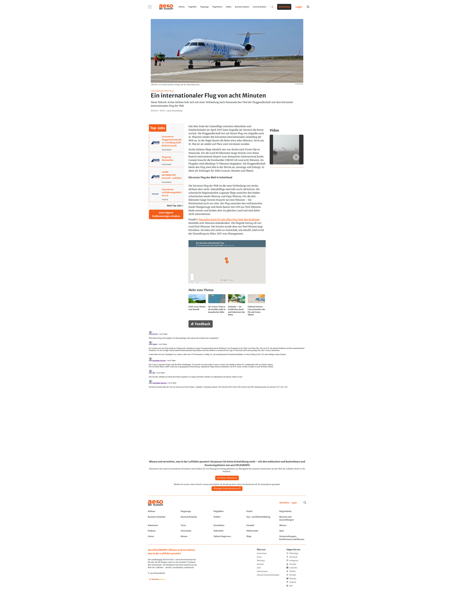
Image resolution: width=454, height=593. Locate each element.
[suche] (308, 7)
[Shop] (259, 538)
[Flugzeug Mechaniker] (166, 160)
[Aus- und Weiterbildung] (259, 518)
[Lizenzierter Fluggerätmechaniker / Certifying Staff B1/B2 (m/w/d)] (166, 143)
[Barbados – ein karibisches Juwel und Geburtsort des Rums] (237, 306)
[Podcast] (161, 530)
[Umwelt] (259, 525)
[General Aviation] (194, 518)
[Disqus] (227, 359)
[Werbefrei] (284, 502)
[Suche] (305, 502)
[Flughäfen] (227, 511)
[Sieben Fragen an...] (227, 538)
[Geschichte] (227, 525)
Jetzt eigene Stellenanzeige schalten (166, 214)
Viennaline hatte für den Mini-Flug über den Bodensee (229, 219)
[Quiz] (292, 530)
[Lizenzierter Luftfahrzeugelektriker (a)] (166, 194)
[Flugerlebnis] (292, 511)
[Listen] (161, 538)
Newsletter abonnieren (227, 478)
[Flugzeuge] (194, 511)
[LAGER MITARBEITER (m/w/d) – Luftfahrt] (166, 176)
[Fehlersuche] (259, 530)
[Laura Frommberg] (174, 110)
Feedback (202, 324)
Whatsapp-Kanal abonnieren (225, 488)
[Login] (294, 502)
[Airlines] (161, 511)
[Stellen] (227, 518)
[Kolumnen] (161, 525)
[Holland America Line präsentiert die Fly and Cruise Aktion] (257, 306)
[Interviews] (194, 530)
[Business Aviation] (161, 518)
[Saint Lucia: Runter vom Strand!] (197, 306)
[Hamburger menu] (150, 6)
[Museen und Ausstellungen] (292, 518)
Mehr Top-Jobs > (175, 205)
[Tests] (194, 525)
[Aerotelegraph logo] (166, 7)
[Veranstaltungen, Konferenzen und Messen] (292, 538)
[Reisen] (194, 538)
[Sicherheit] (227, 530)
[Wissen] (292, 525)
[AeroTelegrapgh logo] (155, 502)
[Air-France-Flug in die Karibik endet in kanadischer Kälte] (217, 306)
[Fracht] (259, 511)
